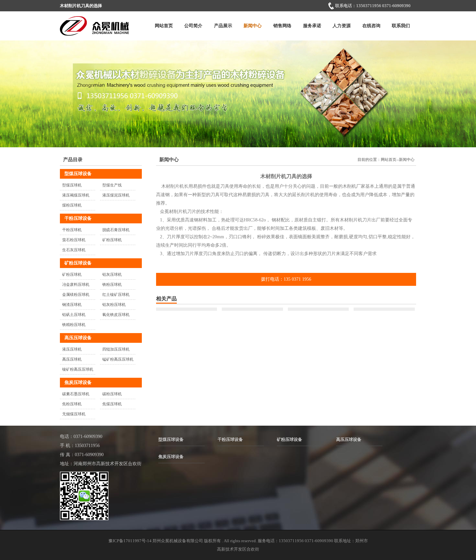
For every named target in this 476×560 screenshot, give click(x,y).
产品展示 (223, 25)
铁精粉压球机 (73, 324)
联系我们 (401, 25)
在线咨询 (371, 25)
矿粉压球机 (112, 240)
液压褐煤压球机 (75, 195)
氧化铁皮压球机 (116, 314)
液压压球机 (72, 349)
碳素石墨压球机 (75, 394)
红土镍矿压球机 (116, 294)
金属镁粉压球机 (75, 294)
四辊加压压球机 (116, 349)
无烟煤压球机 (73, 414)
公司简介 (193, 25)
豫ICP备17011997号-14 (130, 540)
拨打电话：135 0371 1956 (286, 279)
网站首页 (164, 25)
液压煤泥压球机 (116, 195)
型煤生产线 (112, 185)
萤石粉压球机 (73, 240)
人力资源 (342, 25)
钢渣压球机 (72, 304)
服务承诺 (312, 25)
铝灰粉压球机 (114, 304)
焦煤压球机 (112, 404)
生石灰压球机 (73, 250)
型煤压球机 (72, 185)
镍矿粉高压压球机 (77, 369)
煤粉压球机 (72, 205)
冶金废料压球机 (75, 284)
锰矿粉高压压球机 (117, 359)
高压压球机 (72, 359)
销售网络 (282, 25)
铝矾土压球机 (73, 314)
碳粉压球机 (112, 394)
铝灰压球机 (112, 274)
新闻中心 (253, 25)
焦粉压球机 (72, 404)
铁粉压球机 (112, 284)
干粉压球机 (72, 230)
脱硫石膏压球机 (116, 230)
